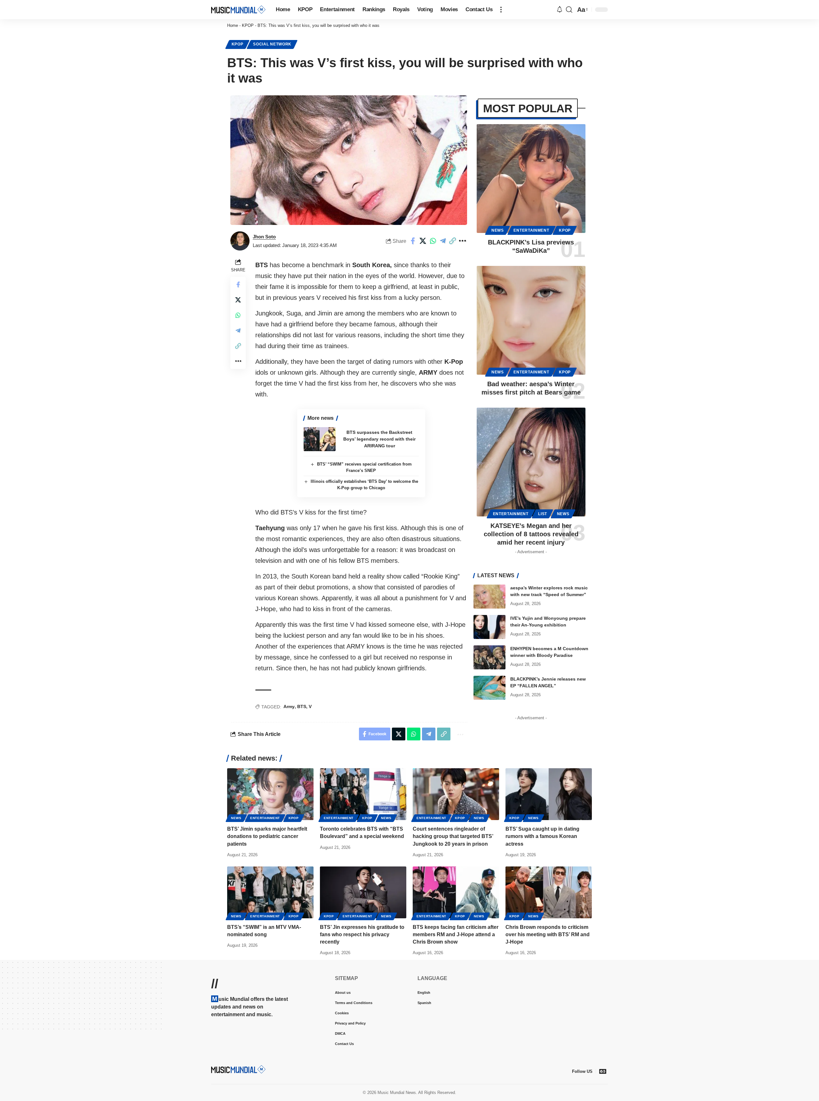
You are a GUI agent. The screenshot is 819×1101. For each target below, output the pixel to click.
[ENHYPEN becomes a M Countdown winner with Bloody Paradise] (489, 657)
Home (232, 25)
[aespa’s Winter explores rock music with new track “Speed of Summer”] (489, 597)
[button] (501, 9)
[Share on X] (422, 241)
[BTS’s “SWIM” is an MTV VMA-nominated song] (270, 892)
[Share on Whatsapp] (432, 241)
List (542, 514)
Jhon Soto (264, 236)
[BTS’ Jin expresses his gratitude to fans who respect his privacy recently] (363, 892)
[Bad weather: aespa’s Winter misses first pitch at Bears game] (531, 320)
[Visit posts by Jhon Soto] (240, 241)
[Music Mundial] (238, 9)
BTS (301, 706)
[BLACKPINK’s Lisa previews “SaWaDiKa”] (531, 178)
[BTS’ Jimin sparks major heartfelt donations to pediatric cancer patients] (270, 794)
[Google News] (603, 1071)
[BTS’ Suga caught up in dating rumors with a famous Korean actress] (548, 794)
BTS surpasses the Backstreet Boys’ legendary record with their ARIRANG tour (379, 439)
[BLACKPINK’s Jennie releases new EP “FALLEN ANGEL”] (489, 688)
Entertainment (531, 230)
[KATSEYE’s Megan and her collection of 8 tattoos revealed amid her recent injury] (531, 462)
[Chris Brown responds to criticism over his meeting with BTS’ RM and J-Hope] (548, 892)
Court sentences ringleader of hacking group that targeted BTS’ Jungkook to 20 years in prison (453, 836)
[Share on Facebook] (413, 241)
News (497, 230)
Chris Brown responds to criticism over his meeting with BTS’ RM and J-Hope (547, 934)
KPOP (248, 25)
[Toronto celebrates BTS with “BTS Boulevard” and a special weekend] (363, 794)
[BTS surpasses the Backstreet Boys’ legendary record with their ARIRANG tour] (320, 439)
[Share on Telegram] (442, 241)
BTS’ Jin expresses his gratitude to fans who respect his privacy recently (362, 934)
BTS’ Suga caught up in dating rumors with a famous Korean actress (542, 836)
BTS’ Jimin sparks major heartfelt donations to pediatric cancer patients (267, 836)
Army (289, 706)
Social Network (272, 44)
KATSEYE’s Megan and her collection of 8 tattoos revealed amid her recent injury (531, 534)
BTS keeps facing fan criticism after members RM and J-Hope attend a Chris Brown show (455, 934)
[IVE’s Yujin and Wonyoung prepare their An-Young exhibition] (489, 627)
